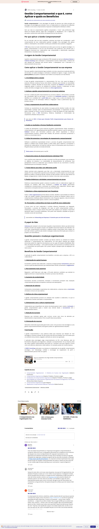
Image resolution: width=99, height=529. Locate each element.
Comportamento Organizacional (32, 387)
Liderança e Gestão (44, 387)
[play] (35, 362)
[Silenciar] (69, 362)
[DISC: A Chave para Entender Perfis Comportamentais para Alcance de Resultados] (49, 408)
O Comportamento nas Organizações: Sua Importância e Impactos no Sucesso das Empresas (27, 418)
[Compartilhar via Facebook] (25, 392)
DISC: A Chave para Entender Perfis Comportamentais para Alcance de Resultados (49, 418)
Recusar (86, 526)
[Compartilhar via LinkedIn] (31, 392)
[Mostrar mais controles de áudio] (72, 362)
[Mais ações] (73, 10)
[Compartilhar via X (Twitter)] (28, 392)
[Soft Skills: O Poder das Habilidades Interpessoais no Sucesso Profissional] (71, 408)
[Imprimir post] (38, 392)
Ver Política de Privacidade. (11, 527)
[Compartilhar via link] (35, 392)
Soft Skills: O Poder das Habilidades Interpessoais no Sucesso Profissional (71, 418)
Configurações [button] (79, 526)
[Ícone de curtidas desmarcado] (29, 465)
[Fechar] (97, 526)
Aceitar (93, 526)
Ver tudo (79, 401)
